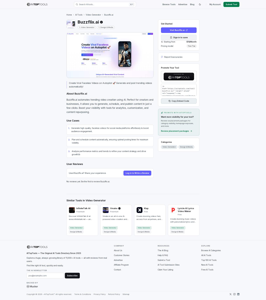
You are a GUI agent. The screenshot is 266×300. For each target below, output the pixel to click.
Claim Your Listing (165, 269)
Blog (192, 4)
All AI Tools (206, 255)
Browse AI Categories (211, 250)
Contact (117, 269)
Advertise (182, 4)
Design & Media (106, 27)
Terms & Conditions (82, 294)
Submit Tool (231, 4)
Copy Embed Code (180, 101)
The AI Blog (163, 250)
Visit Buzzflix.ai (177, 30)
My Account (215, 4)
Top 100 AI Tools (209, 260)
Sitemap (126, 294)
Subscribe (72, 275)
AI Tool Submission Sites (169, 265)
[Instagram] (234, 294)
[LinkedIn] (238, 294)
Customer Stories (121, 255)
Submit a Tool (164, 260)
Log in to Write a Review (137, 173)
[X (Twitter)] (230, 294)
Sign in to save (180, 37)
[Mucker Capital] (32, 286)
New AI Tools (207, 265)
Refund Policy (114, 294)
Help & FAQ (163, 255)
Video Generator (93, 15)
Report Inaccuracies (173, 57)
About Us (118, 250)
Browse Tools (169, 4)
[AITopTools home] (37, 4)
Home (69, 15)
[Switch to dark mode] (200, 4)
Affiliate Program (121, 265)
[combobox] (103, 4)
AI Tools (78, 15)
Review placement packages (175, 131)
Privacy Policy (100, 294)
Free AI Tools (207, 269)
